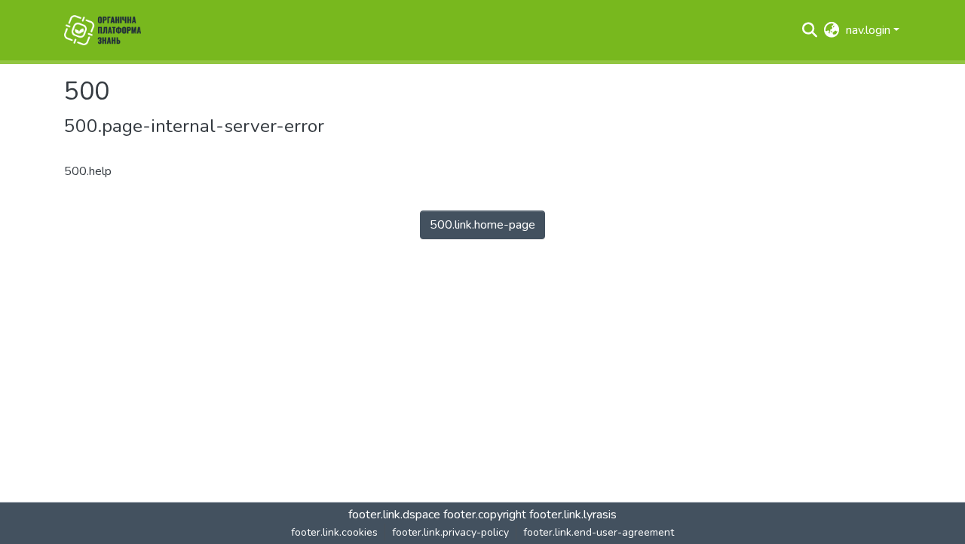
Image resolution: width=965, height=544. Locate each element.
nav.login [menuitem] (868, 30)
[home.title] (102, 30)
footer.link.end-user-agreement (598, 532)
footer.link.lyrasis (573, 514)
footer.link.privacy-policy (450, 532)
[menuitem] (832, 30)
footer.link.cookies (334, 532)
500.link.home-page (482, 225)
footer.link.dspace (394, 514)
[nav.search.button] (810, 30)
